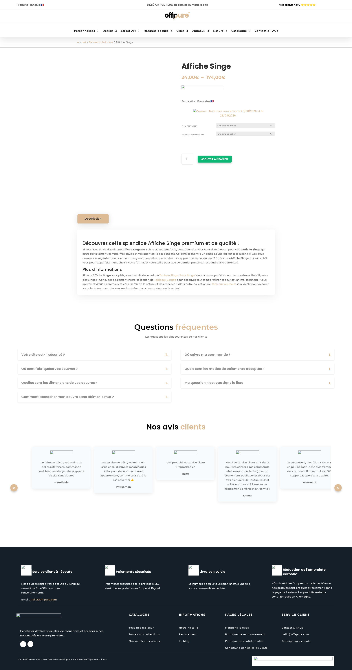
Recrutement (188, 634)
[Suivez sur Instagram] (35, 17)
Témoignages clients (296, 641)
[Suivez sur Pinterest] (42, 17)
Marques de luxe (156, 31)
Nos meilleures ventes (144, 641)
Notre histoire (188, 627)
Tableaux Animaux (101, 42)
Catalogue (239, 31)
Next (338, 487)
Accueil (82, 42)
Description (93, 219)
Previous (14, 487)
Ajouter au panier (214, 159)
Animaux (199, 31)
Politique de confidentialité (244, 641)
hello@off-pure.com (44, 599)
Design (108, 31)
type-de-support (193, 134)
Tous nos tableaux (141, 627)
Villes (180, 31)
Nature (218, 31)
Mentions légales (237, 627)
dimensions (189, 126)
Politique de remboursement (245, 634)
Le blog (184, 641)
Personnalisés (84, 31)
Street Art (128, 31)
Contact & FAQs (266, 31)
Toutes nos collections (144, 634)
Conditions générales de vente (246, 647)
